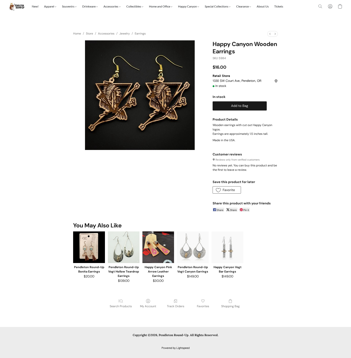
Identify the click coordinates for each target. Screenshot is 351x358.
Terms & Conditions (122, 342)
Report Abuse (232, 342)
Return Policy (198, 342)
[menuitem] (270, 34)
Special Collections (217, 6)
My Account (148, 306)
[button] (16, 6)
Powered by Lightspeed (176, 348)
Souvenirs (68, 6)
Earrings (140, 33)
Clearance (242, 6)
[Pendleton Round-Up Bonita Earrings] (89, 247)
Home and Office (160, 6)
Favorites (203, 306)
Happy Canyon (187, 6)
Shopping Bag (230, 306)
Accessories (111, 6)
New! (35, 6)
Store (89, 33)
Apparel (49, 6)
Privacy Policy (146, 342)
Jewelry (124, 33)
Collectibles (134, 6)
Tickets (278, 6)
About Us (263, 6)
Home (77, 33)
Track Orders (175, 306)
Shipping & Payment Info (172, 342)
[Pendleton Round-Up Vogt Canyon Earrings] (193, 247)
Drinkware (89, 6)
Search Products (121, 306)
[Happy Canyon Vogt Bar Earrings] (227, 247)
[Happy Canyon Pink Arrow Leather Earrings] (158, 247)
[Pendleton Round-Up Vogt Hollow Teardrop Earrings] (123, 247)
